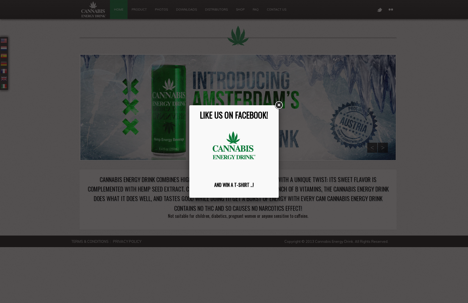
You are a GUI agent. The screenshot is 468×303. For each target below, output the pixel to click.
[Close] (279, 105)
